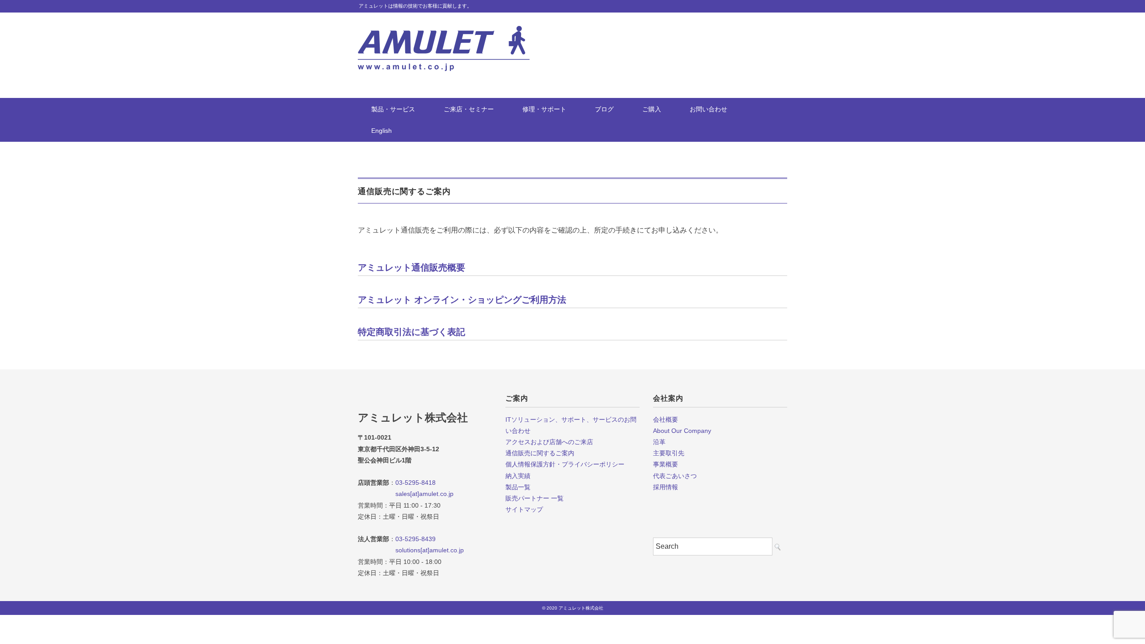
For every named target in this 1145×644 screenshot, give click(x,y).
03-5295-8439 (415, 538)
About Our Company (682, 430)
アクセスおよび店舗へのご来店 (549, 441)
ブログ (604, 109)
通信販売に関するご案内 (539, 453)
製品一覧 (517, 487)
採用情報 (665, 487)
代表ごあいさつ (675, 475)
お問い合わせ (708, 109)
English (381, 130)
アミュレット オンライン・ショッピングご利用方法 (462, 300)
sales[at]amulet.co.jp (406, 493)
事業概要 (665, 464)
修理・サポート (544, 109)
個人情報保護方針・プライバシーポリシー (564, 464)
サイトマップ (524, 509)
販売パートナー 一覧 (534, 498)
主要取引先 (668, 453)
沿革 (659, 441)
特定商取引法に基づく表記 (411, 332)
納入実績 (517, 475)
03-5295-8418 (415, 482)
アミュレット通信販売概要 (411, 267)
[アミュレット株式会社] (444, 32)
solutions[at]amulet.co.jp (411, 550)
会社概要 (665, 419)
